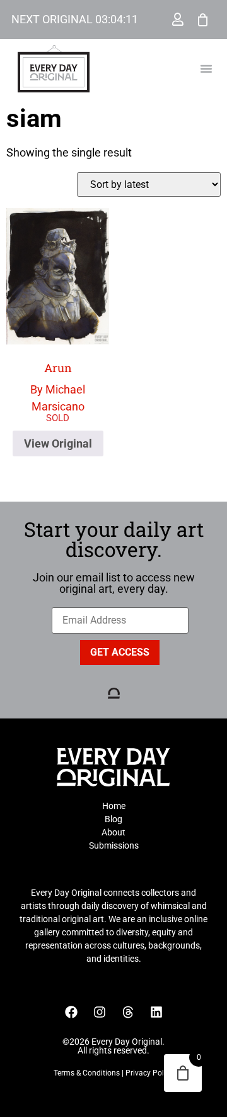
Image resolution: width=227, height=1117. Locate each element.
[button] (206, 68)
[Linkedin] (156, 1012)
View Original (58, 443)
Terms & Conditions (87, 1073)
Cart (203, 19)
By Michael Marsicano (57, 386)
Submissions (114, 845)
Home (113, 806)
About (113, 832)
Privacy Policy (149, 1073)
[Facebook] (71, 1012)
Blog (113, 819)
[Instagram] (99, 1012)
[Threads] (128, 1012)
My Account (177, 19)
